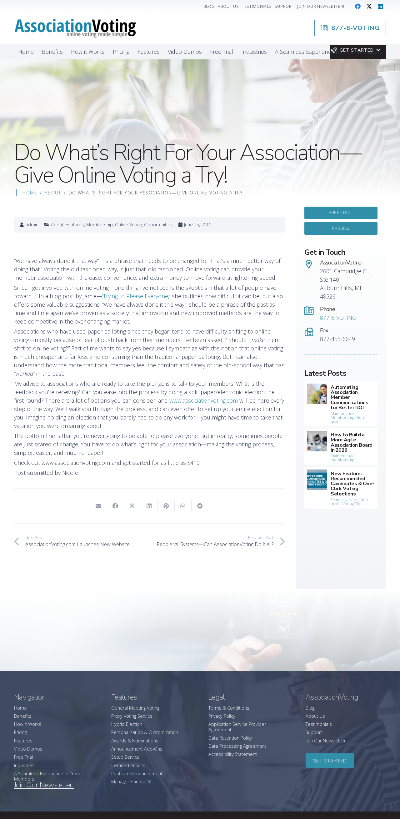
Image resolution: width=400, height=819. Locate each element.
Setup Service (125, 757)
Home (20, 708)
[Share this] (115, 505)
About (57, 225)
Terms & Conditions (228, 708)
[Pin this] (166, 505)
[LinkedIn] (380, 6)
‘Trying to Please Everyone (135, 296)
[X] (369, 6)
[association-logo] (75, 28)
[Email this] (98, 505)
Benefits (23, 716)
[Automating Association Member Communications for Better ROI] (341, 403)
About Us (315, 716)
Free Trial (23, 757)
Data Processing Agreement (237, 746)
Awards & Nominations (134, 741)
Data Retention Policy (230, 738)
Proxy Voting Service (131, 716)
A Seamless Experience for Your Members (47, 776)
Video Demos (28, 749)
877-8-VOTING (338, 317)
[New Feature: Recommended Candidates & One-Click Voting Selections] (341, 487)
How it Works (27, 724)
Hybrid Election (126, 724)
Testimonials (319, 724)
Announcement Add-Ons (136, 749)
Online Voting (128, 225)
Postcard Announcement (136, 773)
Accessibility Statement (232, 754)
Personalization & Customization (144, 732)
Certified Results (128, 765)
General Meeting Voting (135, 708)
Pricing (20, 732)
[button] (355, 50)
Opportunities (158, 225)
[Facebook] (357, 6)
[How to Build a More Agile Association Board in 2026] (341, 447)
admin (32, 225)
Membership (99, 225)
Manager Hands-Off (131, 782)
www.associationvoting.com (203, 400)
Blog (310, 708)
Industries (24, 765)
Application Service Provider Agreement (237, 726)
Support (314, 732)
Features (75, 225)
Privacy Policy (221, 716)
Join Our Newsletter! (326, 741)
